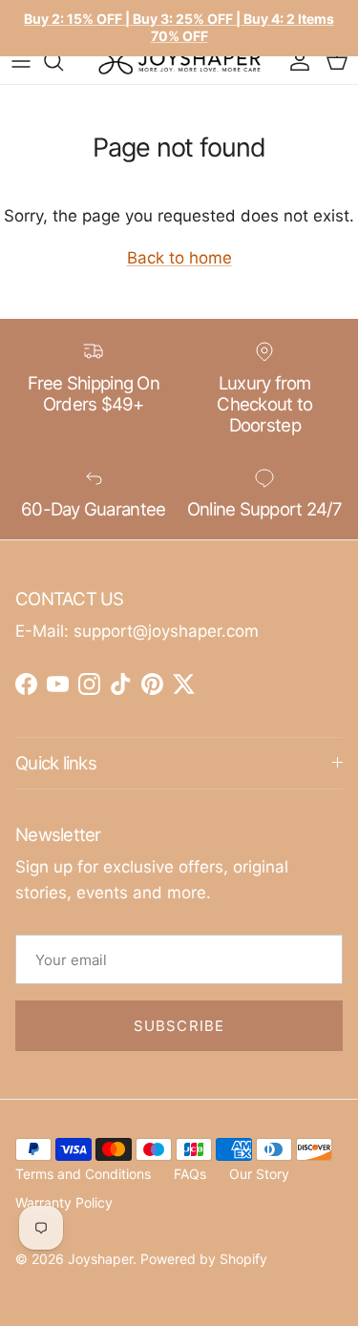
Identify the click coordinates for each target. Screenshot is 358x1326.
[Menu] (21, 61)
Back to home (179, 257)
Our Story (259, 1174)
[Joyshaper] (179, 61)
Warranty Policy (64, 1202)
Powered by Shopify (203, 1259)
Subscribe (179, 1026)
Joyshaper (100, 1259)
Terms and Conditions (83, 1174)
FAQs (190, 1174)
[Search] (63, 61)
